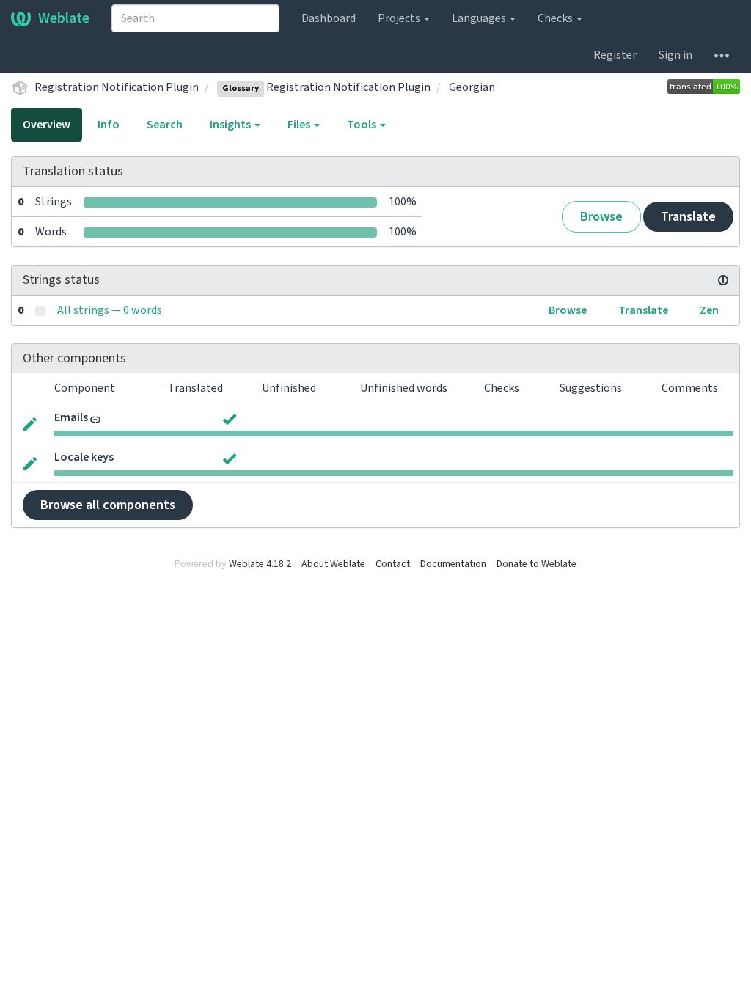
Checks (556, 18)
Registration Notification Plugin (116, 87)
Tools (362, 125)
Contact (393, 564)
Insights (231, 125)
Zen (709, 310)
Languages (480, 18)
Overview (46, 125)
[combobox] (195, 18)
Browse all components (107, 505)
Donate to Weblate (536, 564)
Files (299, 125)
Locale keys (84, 457)
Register (615, 55)
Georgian (472, 87)
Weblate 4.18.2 (260, 564)
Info (109, 125)
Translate (688, 217)
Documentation (453, 564)
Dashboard (328, 18)
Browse (601, 217)
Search (165, 125)
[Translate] (30, 422)
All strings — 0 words (109, 310)
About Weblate (333, 564)
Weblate (63, 18)
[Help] (721, 55)
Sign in (675, 55)
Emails (71, 417)
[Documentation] (723, 280)
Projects (400, 18)
